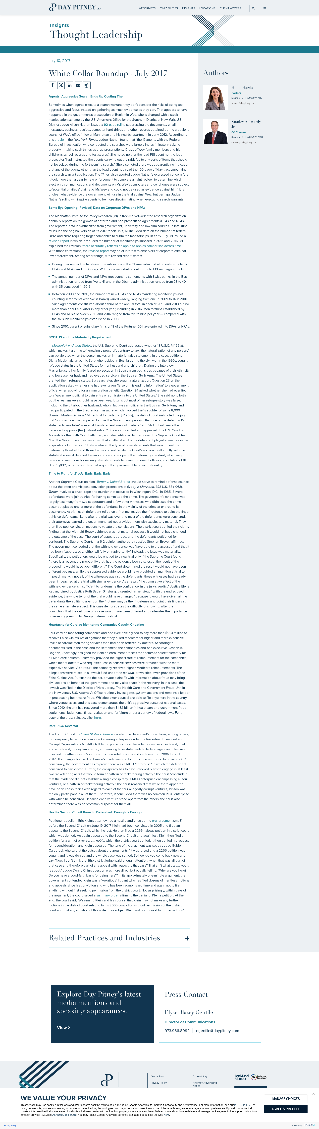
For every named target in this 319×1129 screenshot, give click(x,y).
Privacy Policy (159, 1083)
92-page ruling (114, 124)
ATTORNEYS (147, 8)
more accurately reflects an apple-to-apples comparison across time (132, 245)
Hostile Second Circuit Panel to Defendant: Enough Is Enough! (96, 812)
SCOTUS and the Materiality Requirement (80, 337)
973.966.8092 (177, 1031)
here (97, 717)
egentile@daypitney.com (217, 1031)
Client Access (230, 8)
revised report (59, 240)
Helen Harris (242, 88)
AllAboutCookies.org (64, 1115)
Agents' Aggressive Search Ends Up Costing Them (87, 96)
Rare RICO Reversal (63, 725)
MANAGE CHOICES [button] (286, 1098)
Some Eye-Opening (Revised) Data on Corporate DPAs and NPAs (97, 207)
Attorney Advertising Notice (205, 1084)
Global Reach (158, 1076)
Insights (188, 8)
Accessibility (200, 1076)
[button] (313, 1094)
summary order (108, 895)
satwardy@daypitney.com (244, 142)
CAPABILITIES (169, 8)
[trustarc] (309, 1125)
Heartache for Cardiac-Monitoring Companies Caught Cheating (96, 624)
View (63, 1027)
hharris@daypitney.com (243, 103)
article (59, 139)
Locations (207, 8)
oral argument (162, 820)
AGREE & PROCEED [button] (286, 1109)
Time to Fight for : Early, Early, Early (79, 473)
